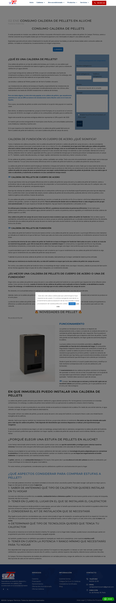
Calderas (39, 2)
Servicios (83, 2)
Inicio (32, 2)
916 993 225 (101, 3)
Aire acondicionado (55, 2)
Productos (71, 2)
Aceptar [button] (72, 303)
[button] (108, 599)
